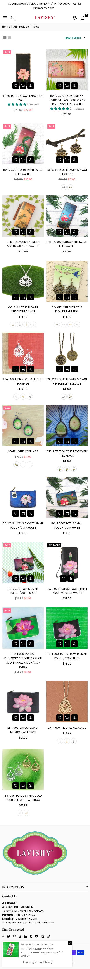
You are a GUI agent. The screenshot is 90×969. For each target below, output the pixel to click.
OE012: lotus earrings (23, 451)
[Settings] (75, 17)
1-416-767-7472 (65, 4)
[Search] (13, 17)
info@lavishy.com (24, 918)
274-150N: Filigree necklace (67, 728)
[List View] (9, 37)
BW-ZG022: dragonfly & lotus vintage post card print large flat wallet (67, 100)
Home (6, 27)
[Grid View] (4, 37)
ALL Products (21, 27)
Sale (7, 52)
